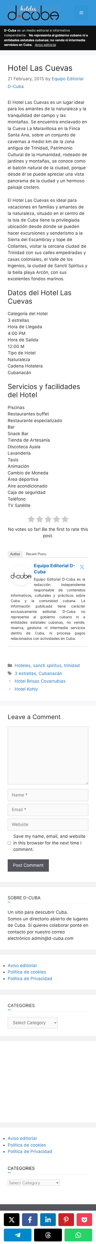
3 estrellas (25, 673)
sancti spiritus (47, 665)
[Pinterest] (66, 1219)
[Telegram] (17, 1235)
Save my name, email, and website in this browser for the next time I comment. (49, 843)
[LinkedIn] (48, 1219)
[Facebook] (30, 1219)
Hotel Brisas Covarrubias (40, 681)
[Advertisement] (48, 1081)
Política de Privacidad (30, 978)
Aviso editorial (45, 45)
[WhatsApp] (78, 1235)
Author (15, 554)
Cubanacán (50, 673)
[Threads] (48, 1235)
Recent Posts (36, 554)
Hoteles (22, 665)
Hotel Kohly (26, 689)
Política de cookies (27, 971)
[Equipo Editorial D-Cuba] (21, 584)
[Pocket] (84, 1219)
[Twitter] (82, 567)
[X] (11, 1219)
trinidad (72, 665)
